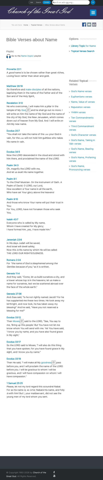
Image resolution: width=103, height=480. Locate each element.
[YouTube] (54, 475)
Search (38, 2)
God (23, 110)
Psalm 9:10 (12, 199)
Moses (16, 321)
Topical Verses (36, 25)
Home (25, 25)
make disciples (33, 89)
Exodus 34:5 (13, 151)
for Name (83, 46)
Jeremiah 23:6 (14, 239)
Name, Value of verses (83, 102)
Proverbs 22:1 (14, 69)
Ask (31, 2)
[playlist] (8, 56)
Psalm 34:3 (12, 165)
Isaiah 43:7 (12, 219)
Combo (46, 2)
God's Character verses (83, 135)
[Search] (93, 2)
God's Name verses (81, 91)
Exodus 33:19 (14, 358)
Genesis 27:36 (14, 293)
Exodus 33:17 (14, 342)
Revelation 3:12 (15, 103)
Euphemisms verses (81, 96)
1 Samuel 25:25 (15, 383)
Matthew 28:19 (15, 86)
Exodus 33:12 (14, 317)
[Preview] (28, 110)
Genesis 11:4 (13, 273)
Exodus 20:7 (13, 130)
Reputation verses (80, 107)
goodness (46, 362)
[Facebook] (54, 472)
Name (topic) (27, 56)
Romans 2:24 (14, 260)
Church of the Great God (38, 11)
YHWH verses (78, 112)
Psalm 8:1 (12, 179)
